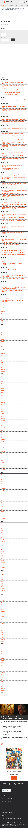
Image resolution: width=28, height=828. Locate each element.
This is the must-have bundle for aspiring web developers (13, 264)
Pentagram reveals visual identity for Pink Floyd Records (13, 165)
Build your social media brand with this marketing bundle (14, 239)
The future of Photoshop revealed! (10, 94)
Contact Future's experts (7, 798)
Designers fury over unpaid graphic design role (13, 254)
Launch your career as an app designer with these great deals (14, 205)
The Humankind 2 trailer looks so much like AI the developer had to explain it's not (15, 738)
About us (3, 795)
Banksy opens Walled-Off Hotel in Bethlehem (13, 278)
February (3, 311)
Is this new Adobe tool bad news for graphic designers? (12, 152)
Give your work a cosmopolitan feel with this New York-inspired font (14, 284)
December (3, 346)
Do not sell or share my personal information (11, 818)
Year (2, 32)
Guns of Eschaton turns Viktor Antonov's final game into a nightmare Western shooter (15, 722)
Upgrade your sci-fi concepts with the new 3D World (13, 159)
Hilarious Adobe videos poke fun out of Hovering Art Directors (14, 214)
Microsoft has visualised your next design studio (14, 220)
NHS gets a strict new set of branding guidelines (13, 252)
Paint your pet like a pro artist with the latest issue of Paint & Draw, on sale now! (14, 208)
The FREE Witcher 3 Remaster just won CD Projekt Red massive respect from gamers (13, 717)
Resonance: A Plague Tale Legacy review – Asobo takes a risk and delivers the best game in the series (14, 733)
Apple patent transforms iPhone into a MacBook (14, 119)
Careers (3, 815)
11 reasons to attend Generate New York (12, 250)
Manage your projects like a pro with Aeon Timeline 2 (12, 156)
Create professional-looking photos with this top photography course (14, 143)
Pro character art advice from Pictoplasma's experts (12, 83)
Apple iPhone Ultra (12, 5)
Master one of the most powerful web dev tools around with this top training (13, 288)
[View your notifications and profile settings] (17, 2)
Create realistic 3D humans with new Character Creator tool (13, 146)
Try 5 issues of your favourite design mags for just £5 (14, 139)
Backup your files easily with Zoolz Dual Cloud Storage (13, 218)
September (3, 341)
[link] (9, 744)
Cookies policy (5, 806)
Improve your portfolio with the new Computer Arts (13, 86)
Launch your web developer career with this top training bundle (13, 276)
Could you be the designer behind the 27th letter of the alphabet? (14, 301)
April (2, 315)
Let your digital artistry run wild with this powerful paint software (14, 177)
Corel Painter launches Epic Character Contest (13, 269)
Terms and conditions (6, 801)
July (2, 320)
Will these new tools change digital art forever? (13, 175)
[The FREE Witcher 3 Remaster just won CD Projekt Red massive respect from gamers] (14, 712)
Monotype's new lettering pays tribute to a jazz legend (13, 260)
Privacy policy (4, 804)
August (2, 322)
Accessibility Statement (7, 812)
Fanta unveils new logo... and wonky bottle (12, 133)
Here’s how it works (12, 9)
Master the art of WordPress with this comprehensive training (11, 169)
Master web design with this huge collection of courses (13, 100)
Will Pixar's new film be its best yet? (10, 202)
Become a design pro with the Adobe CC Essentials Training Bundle (14, 190)
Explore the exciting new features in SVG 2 (12, 244)
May (2, 316)
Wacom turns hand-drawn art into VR (11, 242)
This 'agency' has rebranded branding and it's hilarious (13, 233)
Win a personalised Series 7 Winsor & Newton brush (13, 291)
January (2, 309)
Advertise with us (5, 809)
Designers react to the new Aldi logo (10, 193)
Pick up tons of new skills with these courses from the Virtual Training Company (14, 184)
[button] (26, 2)
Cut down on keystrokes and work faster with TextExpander (13, 226)
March (2, 313)
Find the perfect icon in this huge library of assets (14, 128)
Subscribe (21, 1)
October (2, 343)
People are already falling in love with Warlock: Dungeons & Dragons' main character (15, 727)
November (3, 344)
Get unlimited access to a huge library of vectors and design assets (14, 297)
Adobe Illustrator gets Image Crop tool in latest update (13, 107)
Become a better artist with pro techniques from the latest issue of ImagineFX (14, 136)
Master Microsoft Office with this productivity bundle (13, 122)
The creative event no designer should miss (12, 92)
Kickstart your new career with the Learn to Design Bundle (12, 113)
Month (3, 37)
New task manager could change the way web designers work (13, 196)
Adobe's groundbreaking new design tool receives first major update (14, 110)
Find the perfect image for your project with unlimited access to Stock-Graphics (12, 89)
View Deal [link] (14, 777)
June (2, 318)
